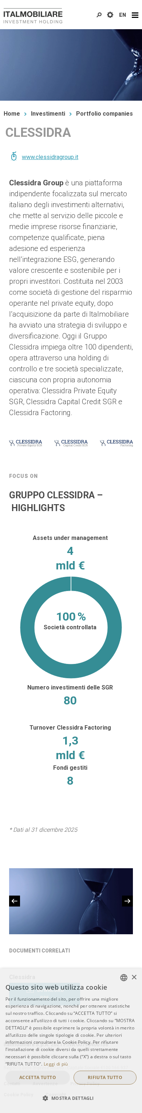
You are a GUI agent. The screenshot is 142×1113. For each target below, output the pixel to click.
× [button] (134, 977)
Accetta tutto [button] (37, 1077)
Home (12, 113)
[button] (71, 1098)
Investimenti (48, 113)
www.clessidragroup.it (50, 157)
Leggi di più (56, 1064)
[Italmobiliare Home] (33, 15)
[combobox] (123, 977)
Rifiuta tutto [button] (105, 1077)
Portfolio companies (104, 113)
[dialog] (71, 1041)
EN (122, 15)
